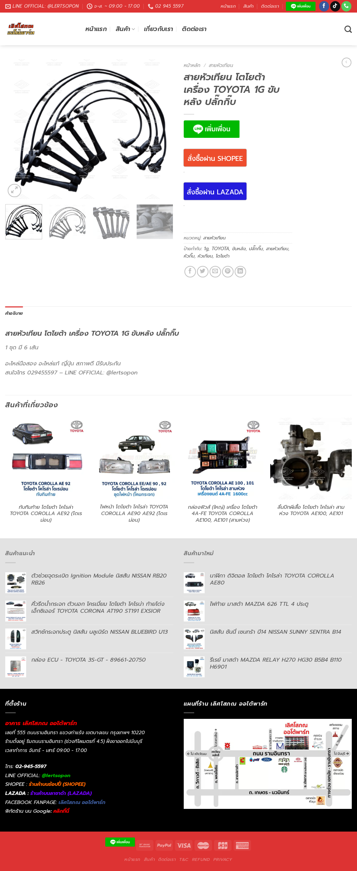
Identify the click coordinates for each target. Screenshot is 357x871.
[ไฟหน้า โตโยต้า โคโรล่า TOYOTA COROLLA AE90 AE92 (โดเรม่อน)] (134, 458)
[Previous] (17, 129)
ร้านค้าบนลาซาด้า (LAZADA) (61, 793)
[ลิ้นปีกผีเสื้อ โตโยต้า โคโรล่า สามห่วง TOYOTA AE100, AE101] (311, 458)
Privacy (222, 859)
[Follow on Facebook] (324, 6)
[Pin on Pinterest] (228, 271)
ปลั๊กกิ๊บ (256, 248)
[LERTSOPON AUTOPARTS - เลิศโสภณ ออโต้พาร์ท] (40, 29)
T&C (184, 859)
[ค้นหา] (348, 29)
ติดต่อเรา (270, 6)
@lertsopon (56, 775)
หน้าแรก (228, 6)
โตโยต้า (222, 256)
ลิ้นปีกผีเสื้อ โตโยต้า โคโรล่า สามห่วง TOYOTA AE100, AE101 (311, 510)
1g (206, 248)
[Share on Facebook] (190, 271)
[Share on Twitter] (202, 271)
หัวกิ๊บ (189, 256)
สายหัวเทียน (221, 65)
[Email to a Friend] (215, 271)
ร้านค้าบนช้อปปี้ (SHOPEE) (57, 784)
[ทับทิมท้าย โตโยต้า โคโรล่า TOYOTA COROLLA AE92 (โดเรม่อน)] (46, 458)
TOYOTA (220, 248)
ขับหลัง (239, 248)
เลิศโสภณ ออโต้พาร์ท (82, 802)
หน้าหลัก (192, 65)
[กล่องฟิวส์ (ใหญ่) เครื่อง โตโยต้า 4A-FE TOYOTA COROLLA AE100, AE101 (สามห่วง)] (223, 458)
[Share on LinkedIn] (240, 271)
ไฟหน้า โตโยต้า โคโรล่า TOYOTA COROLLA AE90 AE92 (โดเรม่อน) (134, 513)
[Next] (161, 129)
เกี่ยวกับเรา (158, 29)
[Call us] (346, 6)
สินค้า (248, 6)
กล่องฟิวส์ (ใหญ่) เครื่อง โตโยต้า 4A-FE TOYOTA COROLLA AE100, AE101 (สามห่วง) (222, 513)
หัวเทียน (205, 256)
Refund (201, 859)
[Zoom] (14, 191)
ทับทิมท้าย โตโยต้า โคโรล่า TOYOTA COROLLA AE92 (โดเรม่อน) (46, 513)
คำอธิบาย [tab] (14, 313)
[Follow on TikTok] (335, 6)
